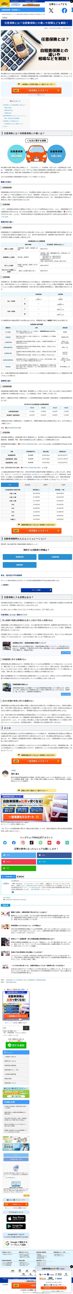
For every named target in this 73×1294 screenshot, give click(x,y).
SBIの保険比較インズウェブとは (40, 889)
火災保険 (26, 1271)
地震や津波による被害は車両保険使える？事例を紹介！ (15, 1113)
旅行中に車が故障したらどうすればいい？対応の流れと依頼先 (15, 1125)
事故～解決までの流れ (25, 1263)
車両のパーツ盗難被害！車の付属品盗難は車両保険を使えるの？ (33, 939)
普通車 (45, 485)
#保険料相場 (8, 899)
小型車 (63, 485)
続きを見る (65, 652)
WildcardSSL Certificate (16, 1187)
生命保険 (19, 1271)
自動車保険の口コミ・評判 (11, 1070)
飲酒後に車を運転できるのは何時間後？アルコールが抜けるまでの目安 (15, 1131)
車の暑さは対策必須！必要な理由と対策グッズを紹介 (15, 1107)
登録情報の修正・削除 (16, 1159)
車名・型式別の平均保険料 (11, 118)
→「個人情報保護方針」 (10, 1177)
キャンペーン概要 (8, 824)
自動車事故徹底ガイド (42, 1257)
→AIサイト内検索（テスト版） (11, 1035)
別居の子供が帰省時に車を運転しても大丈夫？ (27, 952)
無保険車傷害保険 (8, 360)
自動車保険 (13, 1271)
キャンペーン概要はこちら (37, 94)
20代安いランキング (41, 1262)
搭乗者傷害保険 (8, 347)
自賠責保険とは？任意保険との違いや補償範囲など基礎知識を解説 (26, 980)
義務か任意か (8, 107)
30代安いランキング (41, 1263)
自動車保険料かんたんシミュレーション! (14, 115)
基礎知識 (7, 897)
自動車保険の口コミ (58, 1254)
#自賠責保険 (23, 899)
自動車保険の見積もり (32, 885)
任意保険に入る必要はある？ (11, 121)
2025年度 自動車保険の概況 (28, 444)
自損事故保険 (8, 353)
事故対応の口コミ (24, 1262)
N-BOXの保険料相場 (6, 1263)
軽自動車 (27, 485)
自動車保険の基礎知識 (10, 1065)
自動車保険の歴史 (11, 982)
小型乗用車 (55, 557)
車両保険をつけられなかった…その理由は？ (26, 925)
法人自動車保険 (23, 1275)
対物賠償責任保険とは (20, 684)
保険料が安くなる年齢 (25, 1257)
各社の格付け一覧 (24, 1265)
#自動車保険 (16, 899)
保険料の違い (8, 113)
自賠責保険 (34, 167)
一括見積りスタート (17, 1204)
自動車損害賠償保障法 (16, 192)
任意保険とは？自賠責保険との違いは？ (14, 105)
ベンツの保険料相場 (6, 1265)
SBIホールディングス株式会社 (28, 887)
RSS (27, 1195)
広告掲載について (30, 1278)
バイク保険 (34, 1271)
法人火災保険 (30, 1275)
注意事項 (5, 585)
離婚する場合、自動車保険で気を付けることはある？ (29, 912)
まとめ (5, 126)
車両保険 (8, 366)
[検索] (26, 1028)
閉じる (18, 101)
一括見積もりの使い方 (10, 1056)
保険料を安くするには (10, 1061)
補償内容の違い (8, 110)
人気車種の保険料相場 (10, 1074)
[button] (16, 1184)
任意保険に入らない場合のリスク (13, 123)
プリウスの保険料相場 (7, 1262)
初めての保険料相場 (24, 1255)
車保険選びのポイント (42, 1255)
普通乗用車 (20, 557)
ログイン (16, 1155)
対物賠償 (8, 337)
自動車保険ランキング (10, 1083)
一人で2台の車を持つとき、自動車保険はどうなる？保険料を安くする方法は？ (38, 965)
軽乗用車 (19, 565)
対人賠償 (8, 332)
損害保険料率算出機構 (14, 428)
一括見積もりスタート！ (52, 1288)
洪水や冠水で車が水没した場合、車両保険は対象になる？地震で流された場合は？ (15, 1119)
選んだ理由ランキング (59, 1255)
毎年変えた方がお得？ (25, 1254)
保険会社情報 (7, 1078)
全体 (9, 485)
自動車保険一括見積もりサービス (34, 474)
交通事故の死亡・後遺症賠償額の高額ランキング (29, 643)
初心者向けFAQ (40, 1258)
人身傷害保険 (8, 342)
